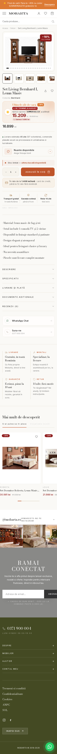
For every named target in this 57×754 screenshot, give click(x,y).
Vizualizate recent (40, 424)
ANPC (6, 705)
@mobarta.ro (11, 519)
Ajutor (28, 661)
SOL (5, 710)
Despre (28, 645)
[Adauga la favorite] (52, 91)
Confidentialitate (12, 694)
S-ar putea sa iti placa (14, 424)
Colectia (11, 98)
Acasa (5, 28)
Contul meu (28, 669)
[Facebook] (10, 720)
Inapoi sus (13, 731)
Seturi (13, 28)
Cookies (7, 699)
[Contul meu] (38, 13)
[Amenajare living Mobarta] (34, 536)
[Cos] (52, 13)
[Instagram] (4, 720)
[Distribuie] (45, 91)
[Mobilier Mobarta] (11, 536)
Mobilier (28, 653)
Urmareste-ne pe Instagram (31, 519)
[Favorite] (45, 13)
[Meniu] (4, 13)
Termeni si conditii (14, 688)
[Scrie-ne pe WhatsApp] (49, 746)
